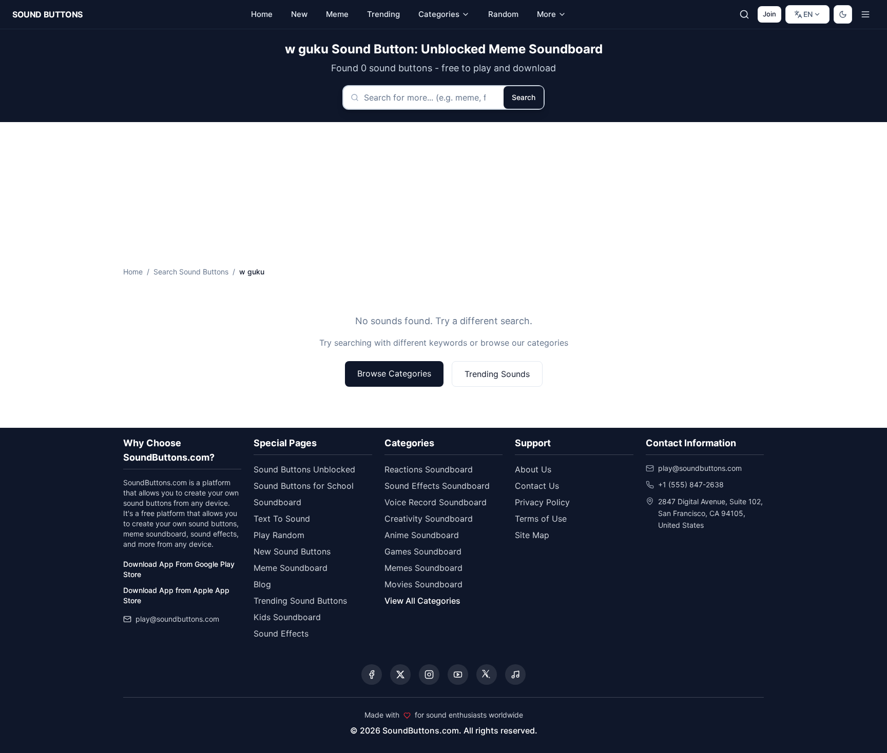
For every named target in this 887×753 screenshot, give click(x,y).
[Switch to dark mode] (843, 14)
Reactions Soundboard (428, 469)
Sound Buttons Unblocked (304, 469)
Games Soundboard (422, 551)
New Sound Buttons (292, 551)
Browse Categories (394, 373)
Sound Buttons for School (304, 486)
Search (523, 97)
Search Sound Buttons (190, 271)
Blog (262, 584)
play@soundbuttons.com (177, 619)
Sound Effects (281, 633)
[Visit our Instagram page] (429, 674)
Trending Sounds (497, 374)
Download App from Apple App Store (176, 595)
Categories (438, 14)
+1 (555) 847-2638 (691, 484)
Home (133, 271)
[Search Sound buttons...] (744, 14)
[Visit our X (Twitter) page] (400, 674)
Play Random (279, 535)
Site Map (532, 535)
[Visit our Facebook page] (371, 674)
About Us (533, 469)
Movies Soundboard (423, 584)
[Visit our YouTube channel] (458, 674)
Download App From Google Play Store (179, 569)
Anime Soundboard (421, 535)
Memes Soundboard (423, 568)
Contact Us (537, 486)
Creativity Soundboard (428, 518)
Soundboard (277, 502)
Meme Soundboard (290, 568)
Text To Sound (282, 518)
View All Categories (422, 601)
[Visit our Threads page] (486, 674)
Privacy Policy (542, 502)
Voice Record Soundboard (435, 502)
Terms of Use (541, 518)
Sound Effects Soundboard (437, 486)
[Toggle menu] (865, 14)
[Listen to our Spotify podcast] (515, 674)
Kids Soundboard (287, 617)
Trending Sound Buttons (300, 601)
